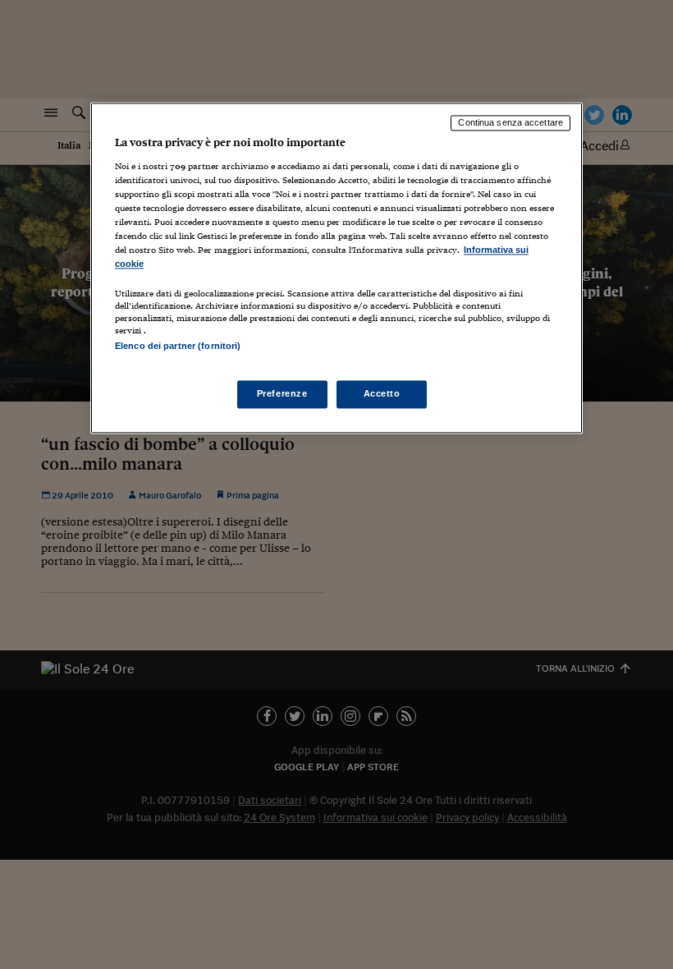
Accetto (382, 394)
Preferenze (282, 394)
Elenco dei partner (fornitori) (177, 346)
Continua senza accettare (510, 122)
